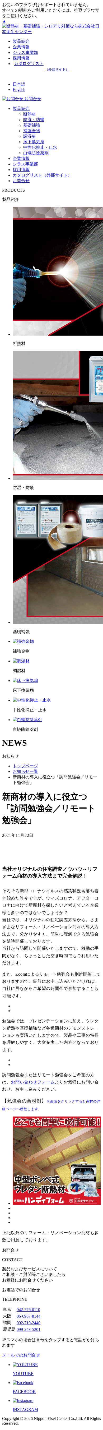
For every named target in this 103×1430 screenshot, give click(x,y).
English (19, 89)
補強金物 (31, 130)
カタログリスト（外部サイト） (42, 175)
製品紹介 (21, 41)
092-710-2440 (28, 1323)
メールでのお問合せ (21, 1355)
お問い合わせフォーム (33, 1082)
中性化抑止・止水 (40, 147)
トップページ (25, 766)
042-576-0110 (28, 1309)
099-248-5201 (28, 1329)
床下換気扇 (33, 142)
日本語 (19, 84)
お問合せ (21, 180)
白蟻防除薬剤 (36, 153)
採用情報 (21, 169)
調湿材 (29, 136)
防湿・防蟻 (33, 119)
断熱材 (29, 114)
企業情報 (21, 47)
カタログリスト (41, 66)
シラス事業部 (25, 52)
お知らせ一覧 (25, 771)
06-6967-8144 (28, 1316)
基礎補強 (31, 125)
